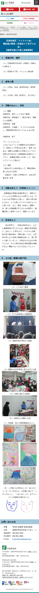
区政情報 (10, 23)
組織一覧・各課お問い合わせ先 (12, 575)
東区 (5, 582)
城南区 (6, 584)
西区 (21, 584)
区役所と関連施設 (29, 18)
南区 (27, 582)
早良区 (14, 584)
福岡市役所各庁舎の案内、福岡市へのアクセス (17, 577)
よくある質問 (8, 14)
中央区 (21, 582)
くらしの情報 (10, 18)
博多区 (13, 582)
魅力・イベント (29, 23)
